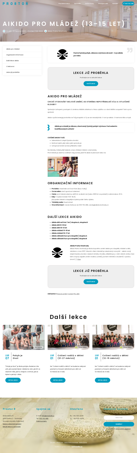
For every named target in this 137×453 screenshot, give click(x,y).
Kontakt (115, 3)
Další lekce (91, 84)
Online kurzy (89, 3)
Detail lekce (13, 380)
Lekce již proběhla (12, 72)
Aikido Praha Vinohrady (71, 442)
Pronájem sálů (103, 3)
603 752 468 (129, 3)
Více (79, 259)
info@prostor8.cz (48, 416)
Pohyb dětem (83, 347)
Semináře (77, 3)
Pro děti (76, 294)
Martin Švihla (83, 442)
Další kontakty (41, 421)
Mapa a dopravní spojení (12, 424)
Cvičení (70, 294)
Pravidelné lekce (64, 3)
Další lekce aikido (12, 61)
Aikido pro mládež (13, 49)
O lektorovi (10, 66)
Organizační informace (14, 55)
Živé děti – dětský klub (56, 442)
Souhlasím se (118, 430)
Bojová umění (62, 294)
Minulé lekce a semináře (12, 427)
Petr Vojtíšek (38, 347)
